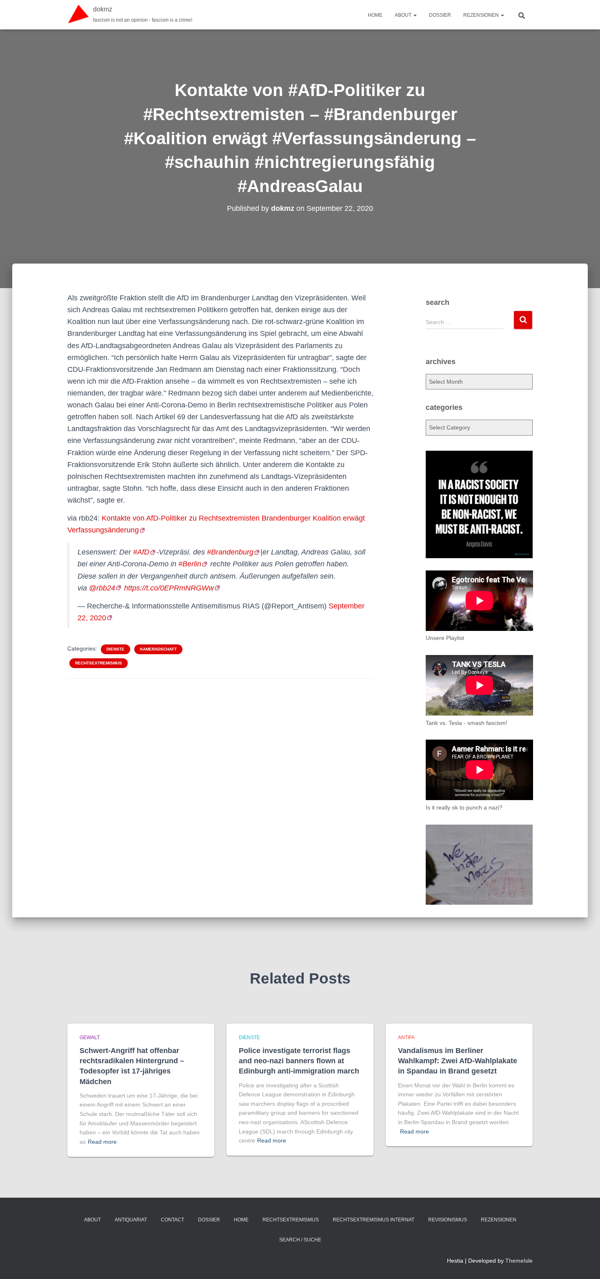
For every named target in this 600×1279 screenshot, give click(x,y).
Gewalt (90, 1037)
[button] (415, 15)
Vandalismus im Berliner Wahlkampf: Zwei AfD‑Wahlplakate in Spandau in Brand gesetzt (457, 1060)
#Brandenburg (230, 552)
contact (172, 1220)
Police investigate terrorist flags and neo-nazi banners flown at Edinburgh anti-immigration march (299, 1060)
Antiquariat (131, 1220)
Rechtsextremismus (98, 663)
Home (375, 15)
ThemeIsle (519, 1260)
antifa (406, 1037)
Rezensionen (481, 15)
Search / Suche (300, 1240)
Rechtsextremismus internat (373, 1220)
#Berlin (189, 564)
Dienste (115, 649)
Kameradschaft (158, 649)
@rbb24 (102, 588)
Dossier (440, 15)
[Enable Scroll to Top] (583, 1262)
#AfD (141, 552)
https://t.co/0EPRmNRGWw (169, 588)
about (404, 15)
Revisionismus (447, 1220)
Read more (102, 1141)
